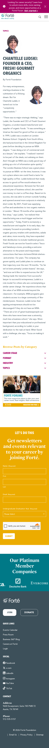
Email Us (13, 735)
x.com (8, 668)
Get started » (31, 11)
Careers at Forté (10, 644)
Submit (9, 536)
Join (9, 612)
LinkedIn (9, 673)
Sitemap (40, 735)
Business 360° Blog (11, 640)
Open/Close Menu (46, 18)
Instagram (10, 679)
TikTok (9, 689)
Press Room (8, 635)
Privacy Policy (26, 735)
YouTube (10, 683)
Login (5, 649)
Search (40, 17)
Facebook (10, 663)
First (4, 476)
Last (4, 487)
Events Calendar (10, 630)
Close (45, 6)
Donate (29, 612)
